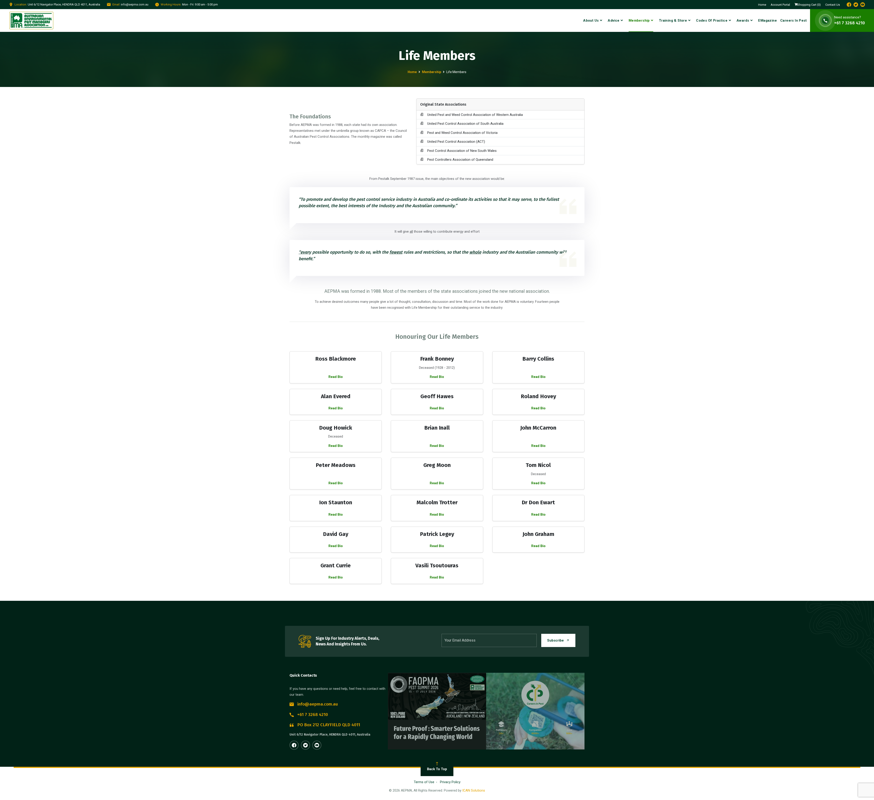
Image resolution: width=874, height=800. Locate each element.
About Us (591, 20)
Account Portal (780, 4)
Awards (743, 20)
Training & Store (673, 20)
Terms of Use (424, 782)
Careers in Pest (793, 20)
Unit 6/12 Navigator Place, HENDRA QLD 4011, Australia (330, 734)
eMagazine (767, 20)
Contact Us (832, 4)
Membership (639, 20)
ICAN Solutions (473, 790)
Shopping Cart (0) (809, 4)
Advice (613, 20)
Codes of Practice (711, 20)
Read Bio (335, 377)
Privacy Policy (450, 782)
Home (762, 4)
